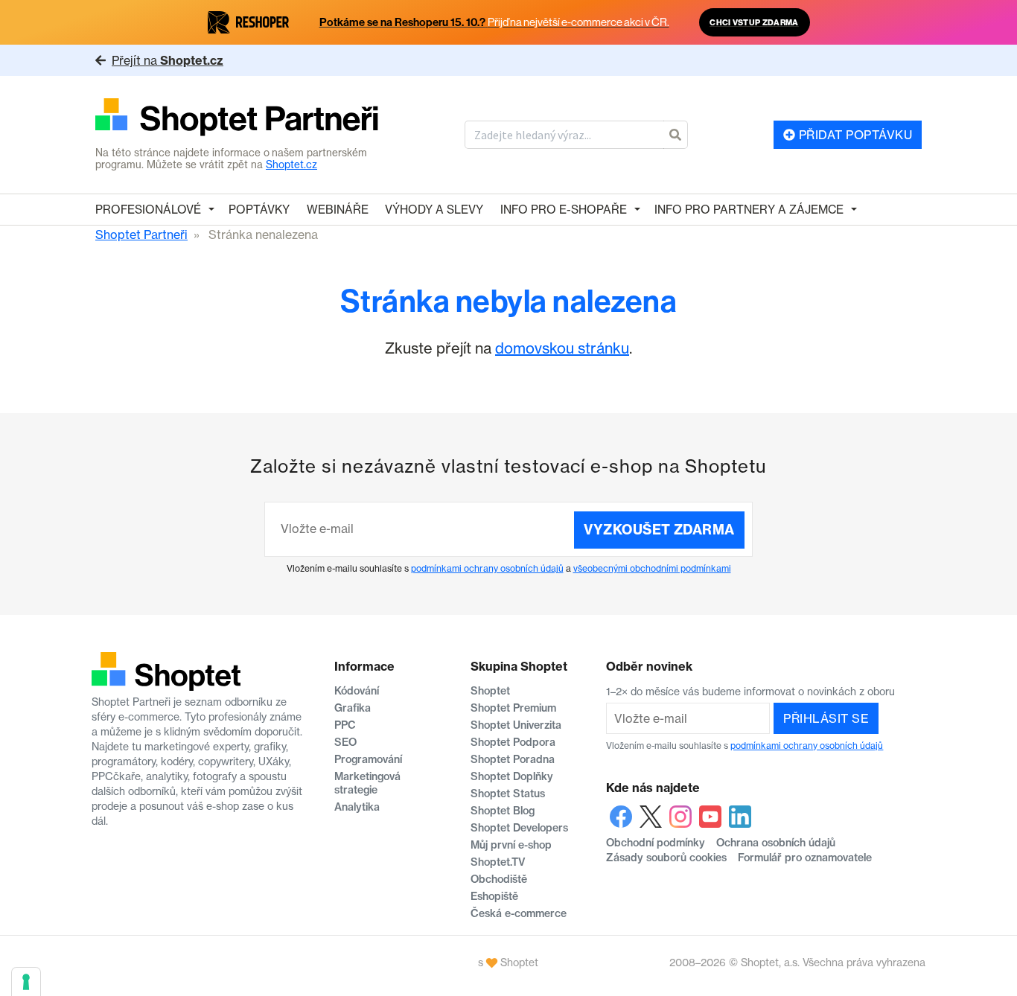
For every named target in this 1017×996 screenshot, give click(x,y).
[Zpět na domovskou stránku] (237, 118)
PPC (345, 725)
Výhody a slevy (434, 209)
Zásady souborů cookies (666, 857)
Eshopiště (494, 896)
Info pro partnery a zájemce (749, 209)
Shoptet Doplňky (512, 776)
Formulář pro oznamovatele (805, 857)
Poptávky (259, 209)
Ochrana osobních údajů (775, 842)
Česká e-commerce (519, 913)
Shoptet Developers (519, 827)
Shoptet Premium (513, 708)
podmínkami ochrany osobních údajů (487, 568)
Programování (368, 759)
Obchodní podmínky (655, 842)
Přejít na (167, 60)
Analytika (357, 807)
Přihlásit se (826, 718)
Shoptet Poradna (513, 759)
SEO (345, 742)
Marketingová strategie (367, 783)
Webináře (338, 209)
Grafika (352, 708)
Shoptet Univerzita (516, 725)
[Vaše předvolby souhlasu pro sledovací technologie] (26, 982)
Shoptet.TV (498, 862)
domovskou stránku (562, 348)
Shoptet (490, 690)
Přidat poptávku (853, 134)
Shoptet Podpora (513, 742)
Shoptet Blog (503, 810)
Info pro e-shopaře (563, 209)
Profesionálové (148, 209)
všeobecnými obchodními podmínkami (652, 568)
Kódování (356, 690)
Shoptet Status (508, 793)
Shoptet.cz (291, 164)
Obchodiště (499, 879)
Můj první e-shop (511, 845)
